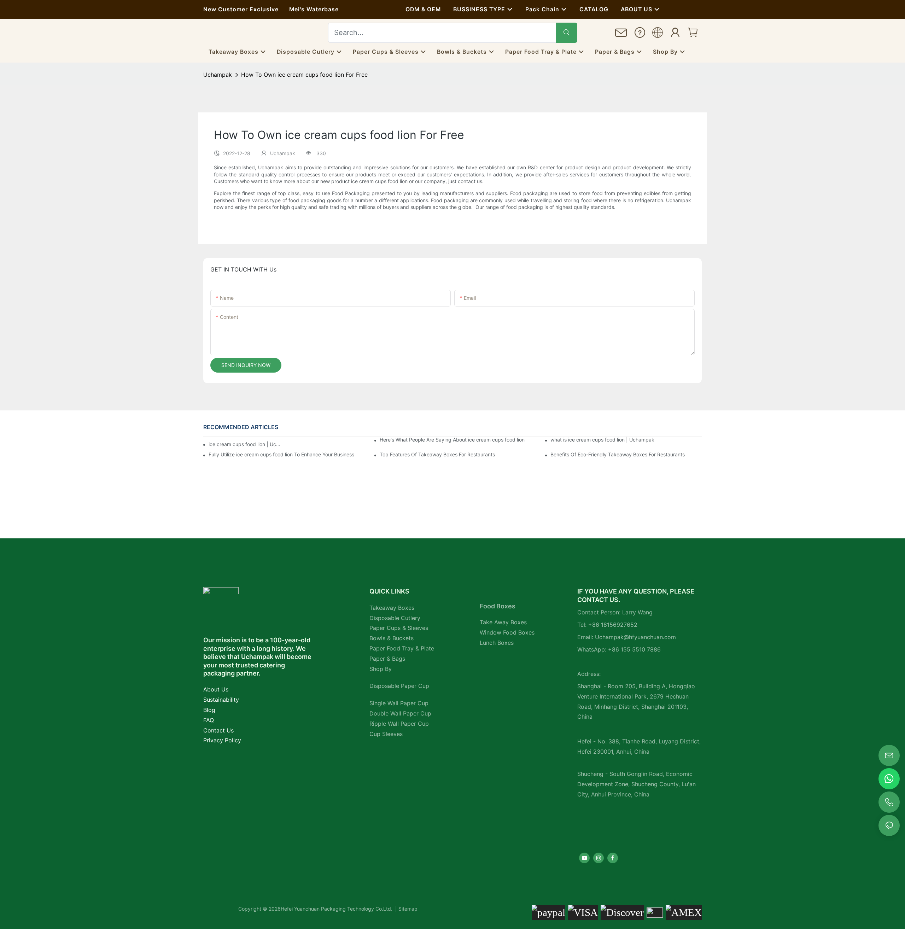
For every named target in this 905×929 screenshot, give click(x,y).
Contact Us (218, 730)
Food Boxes (497, 606)
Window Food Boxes (507, 632)
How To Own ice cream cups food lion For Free (304, 74)
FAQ (208, 720)
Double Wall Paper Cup (400, 713)
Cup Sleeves (386, 733)
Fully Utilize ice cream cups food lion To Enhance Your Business (281, 454)
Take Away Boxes (503, 622)
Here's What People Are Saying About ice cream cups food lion (452, 440)
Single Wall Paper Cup (398, 703)
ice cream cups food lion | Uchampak (245, 444)
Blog (209, 709)
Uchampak (217, 74)
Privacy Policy (222, 740)
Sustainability (221, 699)
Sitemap (407, 909)
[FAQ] (640, 34)
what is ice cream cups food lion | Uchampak (602, 440)
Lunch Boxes (497, 642)
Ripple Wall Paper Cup (399, 723)
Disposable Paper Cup (399, 685)
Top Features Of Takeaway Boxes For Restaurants (437, 454)
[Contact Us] (621, 34)
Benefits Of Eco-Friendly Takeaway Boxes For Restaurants (617, 454)
